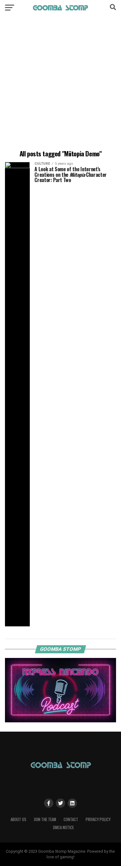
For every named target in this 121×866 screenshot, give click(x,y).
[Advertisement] (60, 83)
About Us (18, 819)
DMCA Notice (63, 827)
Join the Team (45, 819)
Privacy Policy (98, 819)
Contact (71, 819)
